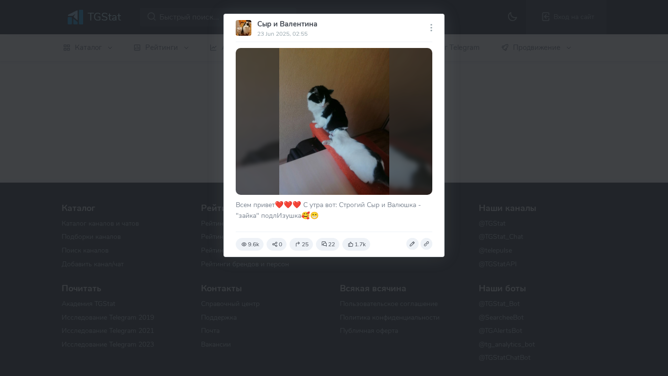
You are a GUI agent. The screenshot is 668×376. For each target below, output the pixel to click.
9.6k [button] (253, 244)
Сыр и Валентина (287, 24)
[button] (412, 244)
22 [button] (331, 244)
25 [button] (305, 244)
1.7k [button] (360, 244)
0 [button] (280, 244)
